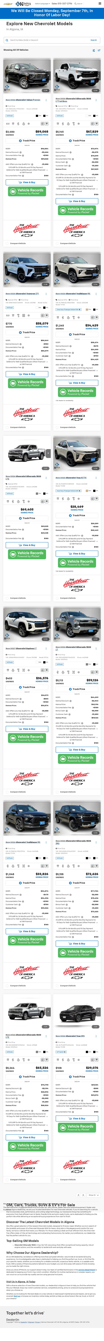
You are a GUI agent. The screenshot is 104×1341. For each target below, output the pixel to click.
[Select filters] (93, 50)
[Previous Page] (78, 1195)
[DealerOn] (12, 1319)
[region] (27, 162)
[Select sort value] (98, 50)
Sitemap (31, 1322)
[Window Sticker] (46, 123)
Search (94, 40)
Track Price (29, 141)
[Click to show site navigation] (100, 4)
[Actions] (46, 100)
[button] (48, 75)
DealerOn (24, 1322)
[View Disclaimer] (29, 123)
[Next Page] (83, 1195)
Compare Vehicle (18, 243)
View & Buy (29, 182)
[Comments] (42, 123)
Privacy (37, 1322)
